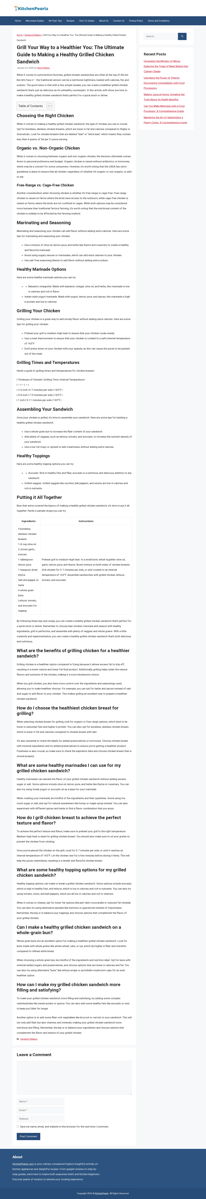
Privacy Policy (136, 20)
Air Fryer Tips (55, 20)
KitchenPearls (102, 1193)
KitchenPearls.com (23, 1163)
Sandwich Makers (32, 35)
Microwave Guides (35, 20)
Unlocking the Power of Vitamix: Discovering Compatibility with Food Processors (164, 83)
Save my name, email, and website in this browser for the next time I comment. (64, 1126)
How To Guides (86, 20)
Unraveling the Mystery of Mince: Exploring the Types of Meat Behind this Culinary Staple (166, 66)
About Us (103, 20)
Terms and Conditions (159, 20)
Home (18, 20)
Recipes (70, 20)
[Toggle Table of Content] (47, 105)
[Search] (182, 36)
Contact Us (118, 20)
